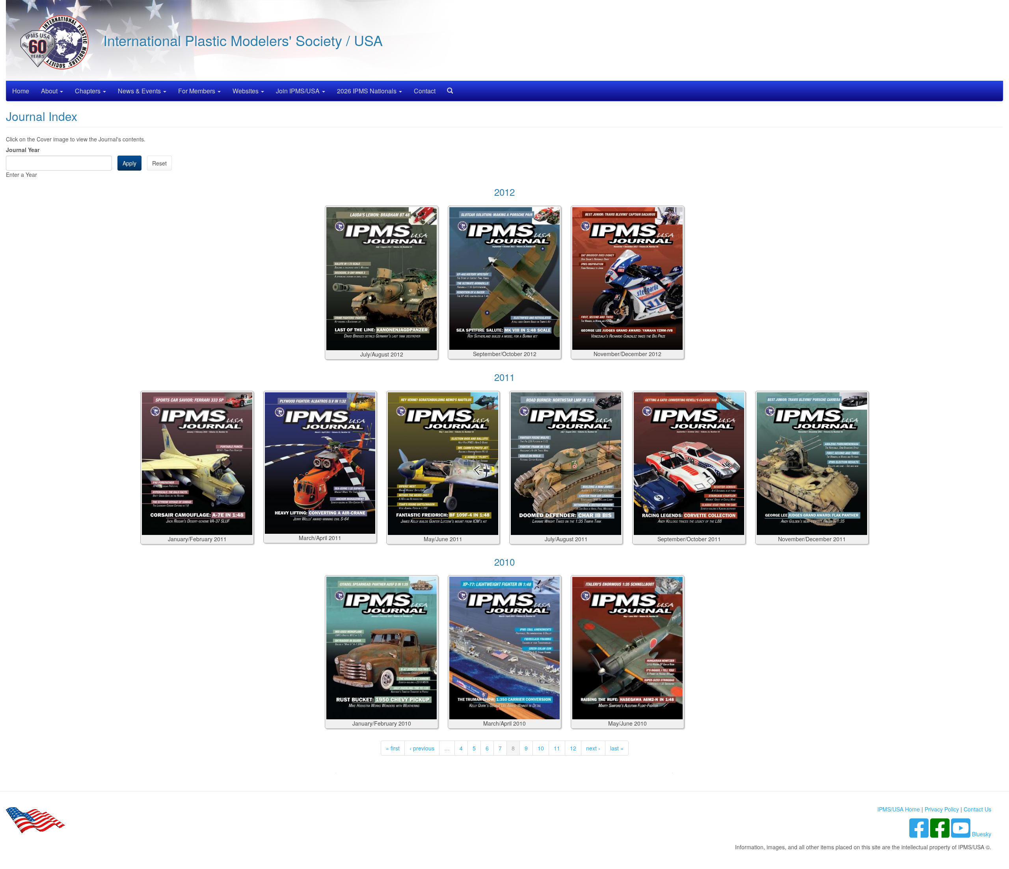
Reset (159, 163)
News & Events (140, 90)
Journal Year (22, 150)
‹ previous (422, 748)
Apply (129, 163)
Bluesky (981, 834)
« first (393, 748)
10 (541, 748)
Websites (246, 90)
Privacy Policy (942, 809)
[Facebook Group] (919, 834)
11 (557, 748)
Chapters (88, 90)
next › (593, 748)
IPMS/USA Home (898, 809)
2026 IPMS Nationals (367, 90)
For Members (197, 90)
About (50, 90)
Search (447, 88)
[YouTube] (961, 834)
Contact (425, 90)
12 (573, 748)
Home (20, 90)
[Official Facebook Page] (940, 834)
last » (617, 748)
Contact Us (977, 809)
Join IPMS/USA (298, 90)
